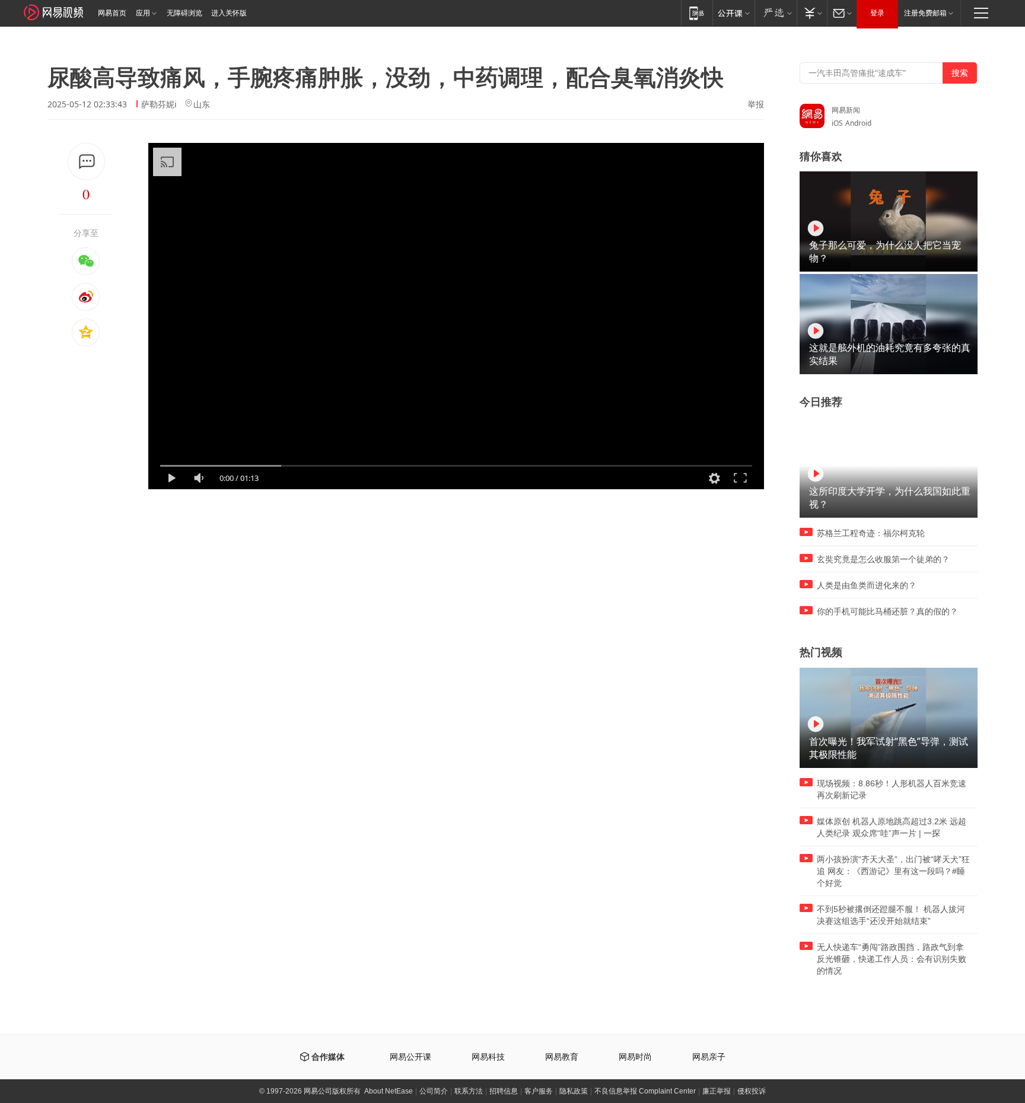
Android (858, 123)
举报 (755, 104)
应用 (143, 13)
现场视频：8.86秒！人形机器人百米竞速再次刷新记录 (891, 789)
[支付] (812, 12)
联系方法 (468, 1091)
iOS (837, 123)
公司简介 (433, 1091)
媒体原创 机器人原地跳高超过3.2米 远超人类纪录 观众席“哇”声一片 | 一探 (891, 827)
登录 (877, 13)
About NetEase (388, 1091)
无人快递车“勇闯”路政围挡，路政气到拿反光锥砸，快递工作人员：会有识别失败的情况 (891, 959)
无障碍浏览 (184, 13)
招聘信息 (503, 1091)
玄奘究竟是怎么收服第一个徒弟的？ (883, 559)
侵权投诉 (751, 1091)
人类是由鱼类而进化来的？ (866, 585)
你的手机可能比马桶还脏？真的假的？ (887, 611)
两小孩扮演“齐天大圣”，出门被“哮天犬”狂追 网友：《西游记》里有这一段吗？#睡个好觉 (893, 871)
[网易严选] (776, 12)
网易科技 (488, 1057)
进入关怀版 (229, 13)
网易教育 (561, 1057)
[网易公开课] (733, 12)
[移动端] (696, 12)
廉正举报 (716, 1091)
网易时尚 (635, 1057)
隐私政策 (573, 1091)
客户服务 (538, 1091)
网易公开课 (410, 1057)
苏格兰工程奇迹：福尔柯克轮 (871, 533)
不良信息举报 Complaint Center (645, 1091)
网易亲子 (708, 1057)
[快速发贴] (86, 161)
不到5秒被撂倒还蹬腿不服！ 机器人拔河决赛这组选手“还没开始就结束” (891, 915)
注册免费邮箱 (925, 13)
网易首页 (112, 13)
